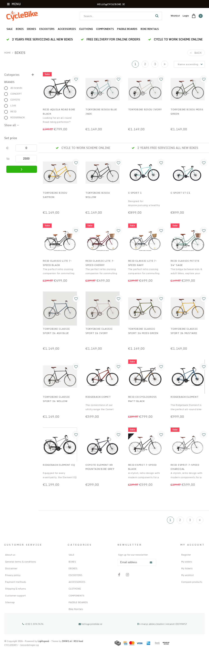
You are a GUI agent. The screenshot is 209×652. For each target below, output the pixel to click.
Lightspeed (43, 641)
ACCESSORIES (67, 29)
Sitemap (10, 602)
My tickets (187, 568)
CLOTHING (86, 29)
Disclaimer (11, 568)
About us (10, 555)
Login (186, 16)
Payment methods (15, 582)
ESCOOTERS (46, 29)
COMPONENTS (105, 29)
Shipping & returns (15, 589)
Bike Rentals (150, 29)
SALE (10, 29)
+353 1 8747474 (34, 624)
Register (186, 555)
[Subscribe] (151, 562)
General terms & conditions (20, 562)
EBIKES (31, 29)
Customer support (15, 595)
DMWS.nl (67, 641)
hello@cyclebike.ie (91, 624)
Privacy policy (12, 575)
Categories (11, 74)
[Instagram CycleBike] (127, 574)
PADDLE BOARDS (127, 29)
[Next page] (164, 64)
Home (7, 53)
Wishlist (175, 16)
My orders (186, 562)
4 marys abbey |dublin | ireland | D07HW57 (163, 624)
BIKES (20, 29)
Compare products (191, 582)
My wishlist (187, 575)
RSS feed (78, 641)
